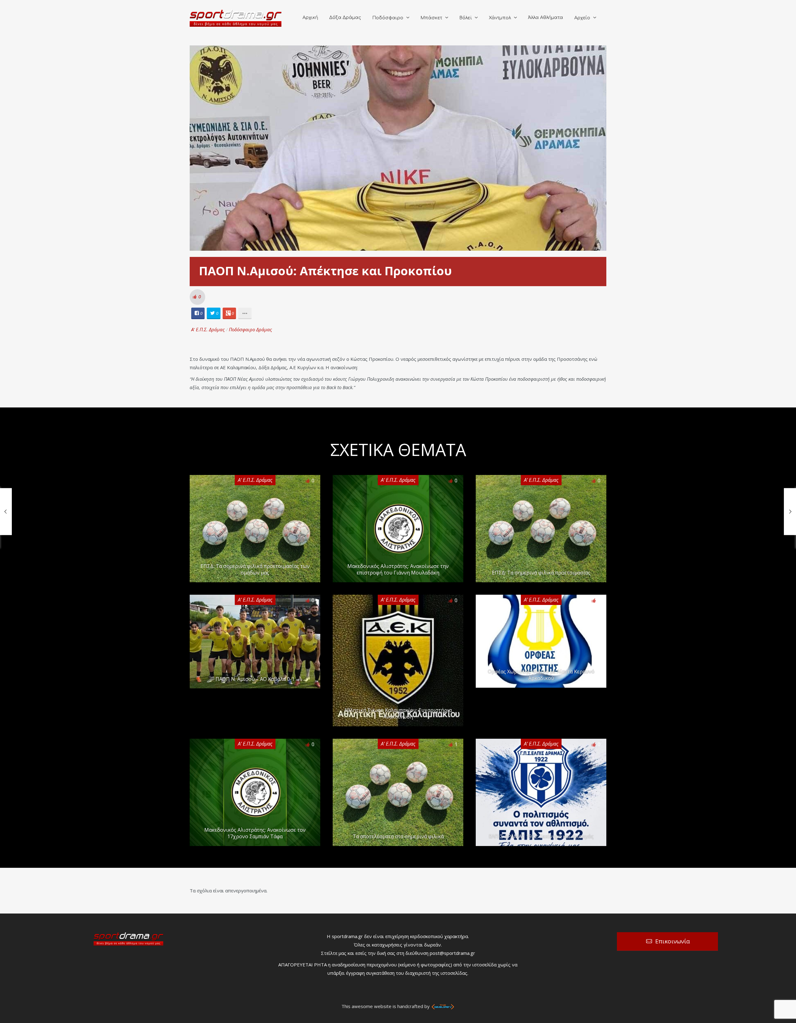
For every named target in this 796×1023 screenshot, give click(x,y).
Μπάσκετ (431, 18)
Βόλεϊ (465, 18)
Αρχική (310, 17)
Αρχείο (582, 18)
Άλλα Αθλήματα (545, 17)
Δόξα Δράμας (345, 17)
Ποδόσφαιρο (387, 18)
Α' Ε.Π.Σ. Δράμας (208, 329)
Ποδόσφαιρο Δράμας (250, 329)
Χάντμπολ (500, 18)
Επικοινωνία (672, 941)
